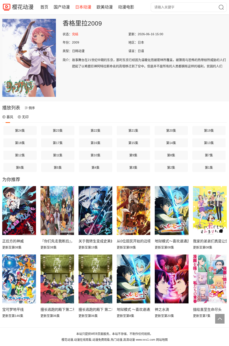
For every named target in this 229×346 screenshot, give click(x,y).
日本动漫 (83, 7)
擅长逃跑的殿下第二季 (57, 309)
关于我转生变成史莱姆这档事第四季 (95, 241)
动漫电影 (126, 7)
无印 (25, 117)
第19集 (209, 130)
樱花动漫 (23, 7)
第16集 (95, 143)
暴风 (9, 117)
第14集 (171, 143)
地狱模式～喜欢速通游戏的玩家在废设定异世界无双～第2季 (172, 241)
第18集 (20, 143)
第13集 (209, 143)
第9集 (133, 155)
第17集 (58, 143)
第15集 (133, 143)
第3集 (133, 167)
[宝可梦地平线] (19, 279)
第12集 (20, 155)
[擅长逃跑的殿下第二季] (57, 279)
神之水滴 (162, 309)
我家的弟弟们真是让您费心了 (210, 241)
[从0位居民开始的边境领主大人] (134, 210)
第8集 (171, 155)
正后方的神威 (13, 241)
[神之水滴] (172, 279)
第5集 (58, 167)
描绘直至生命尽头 (207, 309)
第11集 (57, 155)
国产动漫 (62, 7)
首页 (44, 7)
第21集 (133, 130)
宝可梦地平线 (13, 309)
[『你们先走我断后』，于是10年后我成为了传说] (57, 210)
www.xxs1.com (145, 339)
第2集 (171, 167)
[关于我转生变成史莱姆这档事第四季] (95, 210)
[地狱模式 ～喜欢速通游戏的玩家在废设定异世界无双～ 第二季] (134, 279)
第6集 (20, 167)
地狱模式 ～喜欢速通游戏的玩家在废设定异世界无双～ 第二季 (134, 309)
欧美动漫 (105, 7)
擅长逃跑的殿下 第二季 (95, 309)
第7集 (209, 155)
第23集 (58, 130)
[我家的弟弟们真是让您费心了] (210, 210)
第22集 (95, 130)
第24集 (20, 130)
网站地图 (162, 339)
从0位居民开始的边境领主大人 (134, 241)
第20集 (171, 130)
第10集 (95, 155)
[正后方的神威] (19, 210)
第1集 (209, 167)
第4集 (95, 167)
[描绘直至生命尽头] (210, 279)
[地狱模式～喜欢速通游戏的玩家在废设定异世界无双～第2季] (172, 210)
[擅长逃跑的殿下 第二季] (95, 279)
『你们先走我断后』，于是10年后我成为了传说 (57, 241)
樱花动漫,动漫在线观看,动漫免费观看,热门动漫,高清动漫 (98, 339)
